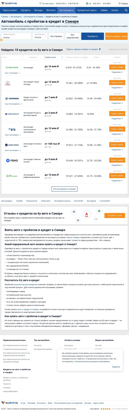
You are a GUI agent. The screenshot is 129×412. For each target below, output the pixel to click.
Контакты (41, 403)
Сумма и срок (50, 57)
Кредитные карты (87, 10)
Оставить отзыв (115, 215)
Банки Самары (73, 237)
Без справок (56, 36)
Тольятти (7, 384)
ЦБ (90, 3)
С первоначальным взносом (15, 349)
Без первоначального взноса (15, 345)
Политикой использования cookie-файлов (92, 361)
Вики (50, 403)
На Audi (98, 345)
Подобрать (92, 36)
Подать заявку (117, 67)
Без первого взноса (62, 201)
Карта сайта (98, 403)
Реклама (31, 403)
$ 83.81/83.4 (61, 3)
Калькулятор (31, 201)
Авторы (87, 403)
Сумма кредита (9, 34)
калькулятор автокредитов (25, 284)
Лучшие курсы (48, 3)
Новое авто (46, 201)
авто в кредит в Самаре (28, 309)
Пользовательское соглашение (68, 403)
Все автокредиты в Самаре (64, 189)
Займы (104, 10)
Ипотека (50, 10)
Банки (114, 10)
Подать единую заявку (116, 36)
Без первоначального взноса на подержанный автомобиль (16, 354)
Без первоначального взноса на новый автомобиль (16, 360)
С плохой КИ (105, 201)
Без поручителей (72, 36)
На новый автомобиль (43, 349)
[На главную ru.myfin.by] (9, 403)
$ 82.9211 (97, 3)
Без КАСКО (78, 201)
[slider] (1, 40)
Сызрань (7, 387)
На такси (37, 345)
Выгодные (68, 345)
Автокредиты (66, 10)
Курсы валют (10, 10)
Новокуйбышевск (10, 391)
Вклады (38, 10)
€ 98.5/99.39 (73, 3)
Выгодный (91, 201)
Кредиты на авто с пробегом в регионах (15, 378)
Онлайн (19, 201)
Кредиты (26, 10)
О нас (23, 403)
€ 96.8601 (107, 3)
